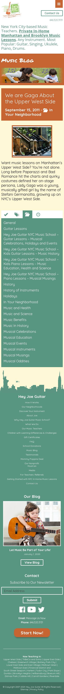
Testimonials (32, 454)
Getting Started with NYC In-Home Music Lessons (32, 479)
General (10, 223)
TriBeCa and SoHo (31, 659)
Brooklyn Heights (22, 673)
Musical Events (15, 343)
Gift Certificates (32, 437)
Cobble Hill (24, 676)
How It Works (32, 402)
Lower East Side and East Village (23, 665)
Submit (32, 600)
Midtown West (49, 665)
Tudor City (41, 670)
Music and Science (18, 314)
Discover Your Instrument (32, 411)
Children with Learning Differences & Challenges (32, 433)
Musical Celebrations (20, 331)
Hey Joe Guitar (32, 396)
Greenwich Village (27, 662)
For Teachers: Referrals (32, 474)
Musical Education (18, 337)
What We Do (32, 424)
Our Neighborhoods (32, 407)
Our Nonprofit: (32, 463)
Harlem (30, 670)
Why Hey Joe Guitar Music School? (32, 420)
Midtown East (20, 667)
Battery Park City (46, 662)
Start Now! (32, 632)
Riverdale (54, 676)
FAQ (32, 441)
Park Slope (53, 670)
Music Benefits (15, 320)
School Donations (32, 446)
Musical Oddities (16, 361)
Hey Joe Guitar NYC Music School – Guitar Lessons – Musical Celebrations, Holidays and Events (31, 238)
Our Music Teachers (32, 428)
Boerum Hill (53, 673)
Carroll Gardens (40, 676)
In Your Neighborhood (29, 112)
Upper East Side (51, 659)
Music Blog (17, 60)
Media (32, 470)
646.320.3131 (56, 20)
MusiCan (32, 466)
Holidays (10, 296)
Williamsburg (39, 673)
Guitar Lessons (15, 228)
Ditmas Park (11, 676)
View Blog (32, 562)
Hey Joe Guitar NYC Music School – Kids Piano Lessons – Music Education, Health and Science (31, 263)
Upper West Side (12, 659)
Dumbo (7, 673)
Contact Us (52, 13)
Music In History (16, 325)
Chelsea (12, 662)
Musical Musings (17, 355)
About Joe (32, 415)
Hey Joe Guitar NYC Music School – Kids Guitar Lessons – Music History (31, 251)
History (9, 284)
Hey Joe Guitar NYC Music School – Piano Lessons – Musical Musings (31, 276)
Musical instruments (19, 349)
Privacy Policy (36, 689)
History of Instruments (21, 290)
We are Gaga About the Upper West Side (30, 98)
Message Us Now (36, 618)
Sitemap (24, 689)
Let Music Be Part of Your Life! (29, 550)
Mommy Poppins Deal (32, 459)
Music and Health (17, 308)
